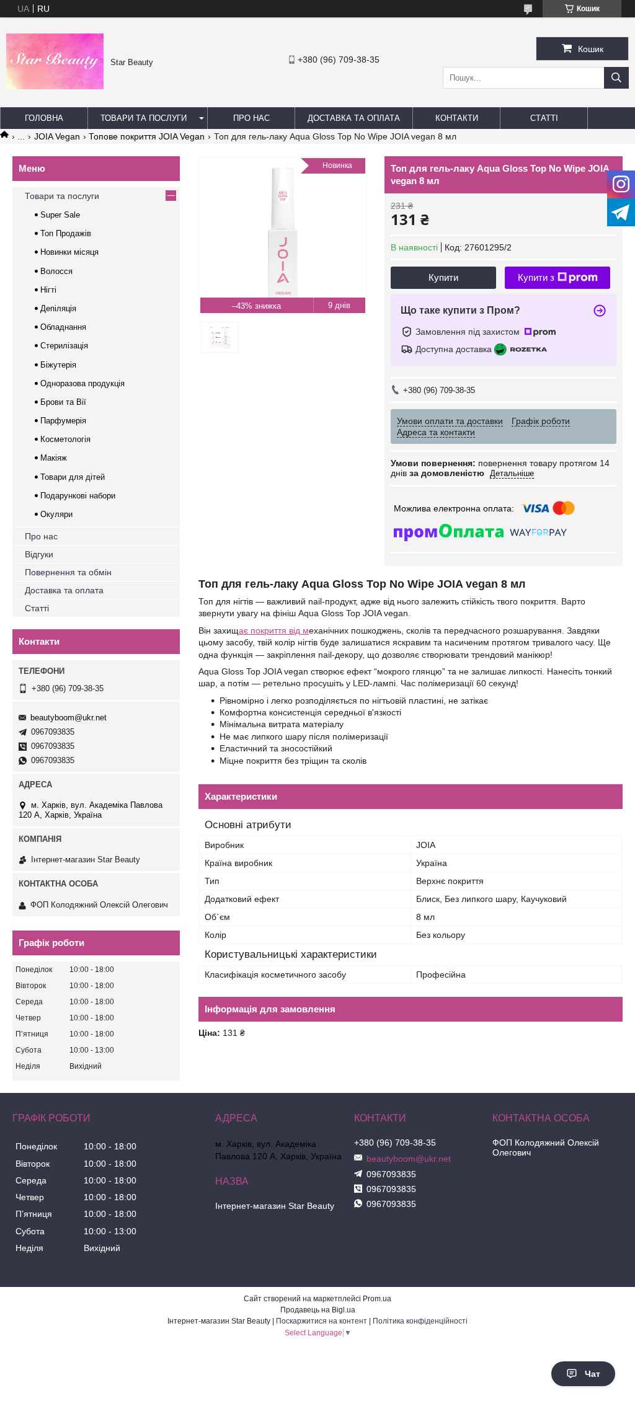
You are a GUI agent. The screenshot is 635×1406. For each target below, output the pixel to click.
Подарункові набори (77, 495)
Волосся (56, 271)
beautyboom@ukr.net (68, 717)
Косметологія (65, 439)
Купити (443, 277)
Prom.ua (377, 1298)
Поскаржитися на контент (321, 1321)
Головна (44, 118)
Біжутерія (58, 364)
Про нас (251, 118)
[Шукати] (616, 78)
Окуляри (56, 514)
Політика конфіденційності (420, 1321)
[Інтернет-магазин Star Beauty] (55, 86)
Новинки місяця (69, 252)
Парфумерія (63, 420)
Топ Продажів (65, 233)
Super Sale (60, 214)
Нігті (48, 289)
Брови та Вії (63, 402)
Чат (592, 1374)
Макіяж (53, 457)
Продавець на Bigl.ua (317, 1310)
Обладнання (63, 327)
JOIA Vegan (57, 136)
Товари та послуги (143, 118)
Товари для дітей (72, 477)
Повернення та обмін (68, 572)
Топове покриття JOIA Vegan (147, 136)
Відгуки (39, 554)
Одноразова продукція (82, 383)
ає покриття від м (274, 630)
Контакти (456, 118)
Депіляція (58, 308)
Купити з (536, 277)
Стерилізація (64, 345)
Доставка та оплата (354, 118)
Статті (544, 118)
